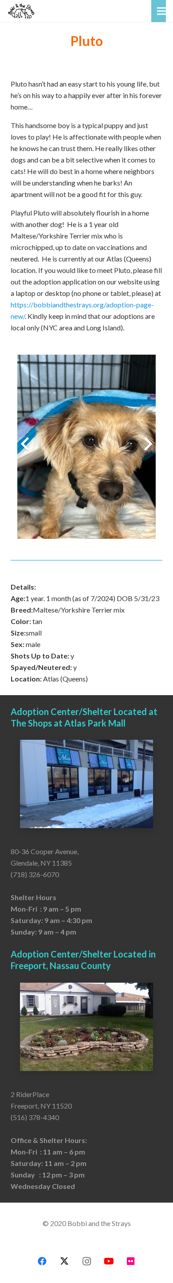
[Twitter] (64, 1261)
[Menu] (161, 11)
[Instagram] (86, 1261)
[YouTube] (109, 1261)
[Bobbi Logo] (21, 11)
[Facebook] (42, 1261)
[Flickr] (131, 1261)
